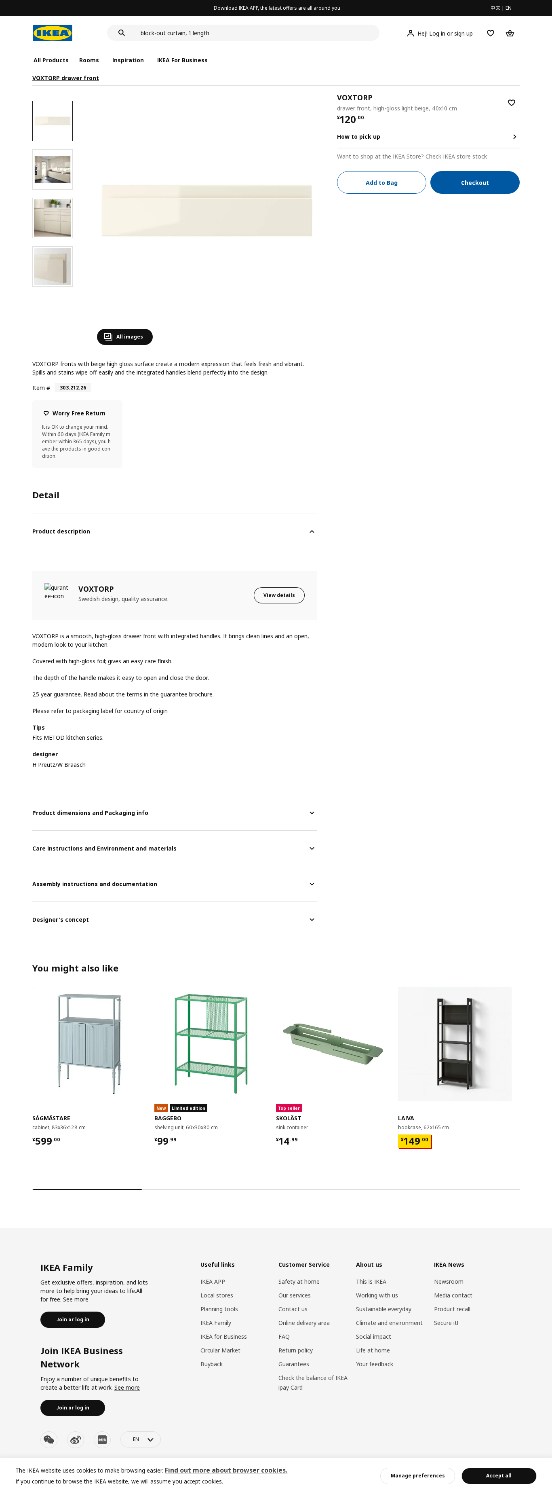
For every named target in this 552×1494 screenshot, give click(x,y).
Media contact (453, 1295)
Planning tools (219, 1309)
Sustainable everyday (383, 1309)
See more (75, 1299)
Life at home (373, 1350)
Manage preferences (418, 1475)
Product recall (452, 1309)
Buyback (211, 1364)
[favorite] (512, 103)
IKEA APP (212, 1281)
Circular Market (220, 1350)
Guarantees (293, 1364)
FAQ (284, 1336)
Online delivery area (304, 1323)
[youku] (102, 1439)
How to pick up (358, 136)
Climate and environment (389, 1323)
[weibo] (75, 1439)
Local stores (216, 1295)
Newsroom (449, 1281)
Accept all (499, 1475)
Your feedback (374, 1364)
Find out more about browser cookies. (226, 1470)
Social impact (373, 1336)
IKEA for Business (223, 1336)
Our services (294, 1295)
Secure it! (446, 1323)
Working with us (377, 1295)
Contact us (293, 1309)
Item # (41, 387)
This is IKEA (371, 1281)
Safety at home (299, 1281)
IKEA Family (215, 1323)
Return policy (295, 1350)
